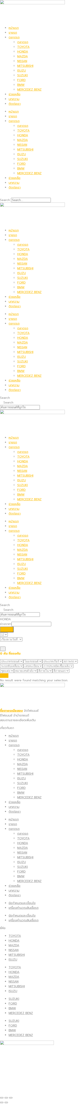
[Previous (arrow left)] (1, 1102)
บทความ (14, 99)
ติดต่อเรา (15, 104)
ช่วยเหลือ (14, 94)
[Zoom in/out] (10, 1097)
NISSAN (22, 61)
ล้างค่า (4, 675)
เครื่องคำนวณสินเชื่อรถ (24, 908)
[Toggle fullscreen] (6, 1097)
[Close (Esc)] (1, 1097)
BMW (21, 85)
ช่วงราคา (5, 624)
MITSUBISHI (25, 66)
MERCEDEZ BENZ (29, 89)
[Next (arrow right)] (6, 1102)
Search (5, 200)
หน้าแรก (14, 28)
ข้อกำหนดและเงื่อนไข (22, 903)
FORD (21, 80)
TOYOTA (23, 47)
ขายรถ (13, 32)
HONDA (22, 51)
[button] (42, 195)
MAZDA (22, 56)
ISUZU (21, 70)
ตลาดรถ (14, 37)
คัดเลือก (7, 629)
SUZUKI (22, 75)
